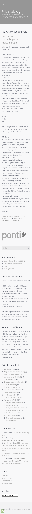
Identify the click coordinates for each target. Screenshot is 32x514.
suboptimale (5, 221)
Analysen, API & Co (12, 397)
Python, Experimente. (11, 392)
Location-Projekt (11, 413)
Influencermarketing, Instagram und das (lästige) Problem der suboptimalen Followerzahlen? (15, 461)
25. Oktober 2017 (8, 36)
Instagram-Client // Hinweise (15, 408)
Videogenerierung (12, 387)
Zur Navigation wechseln (3, 4)
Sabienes (7, 453)
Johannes (16, 221)
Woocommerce (11, 421)
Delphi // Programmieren (14, 403)
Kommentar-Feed (7, 481)
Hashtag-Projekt (11, 405)
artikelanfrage (18, 218)
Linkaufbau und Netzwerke (11, 216)
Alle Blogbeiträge (9, 369)
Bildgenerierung (11, 385)
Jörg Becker (7, 443)
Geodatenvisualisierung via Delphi (13, 440)
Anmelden (5, 476)
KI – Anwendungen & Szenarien (14, 382)
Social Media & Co (10, 395)
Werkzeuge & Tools (10, 400)
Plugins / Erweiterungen (14, 418)
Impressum (7, 266)
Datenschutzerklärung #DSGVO (14, 261)
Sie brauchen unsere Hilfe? (13, 264)
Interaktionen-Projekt (13, 410)
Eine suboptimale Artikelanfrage (11, 40)
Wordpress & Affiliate (11, 415)
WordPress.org (7, 483)
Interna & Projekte (10, 379)
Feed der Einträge (7, 478)
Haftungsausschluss (10, 269)
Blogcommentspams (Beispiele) (14, 372)
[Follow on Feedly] (2, 511)
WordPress (17, 509)
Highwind (26, 509)
